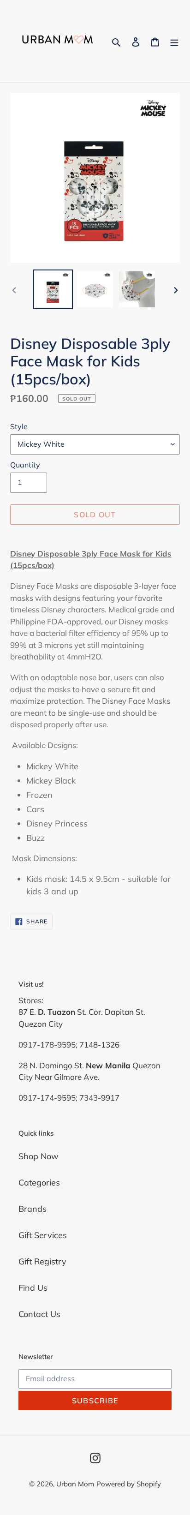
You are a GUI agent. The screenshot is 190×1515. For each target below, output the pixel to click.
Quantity (25, 464)
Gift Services (42, 1235)
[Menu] (174, 41)
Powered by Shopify (128, 1483)
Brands (32, 1209)
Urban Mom (75, 1483)
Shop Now (38, 1156)
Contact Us (39, 1314)
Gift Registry (42, 1261)
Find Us (33, 1287)
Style (19, 426)
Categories (39, 1182)
